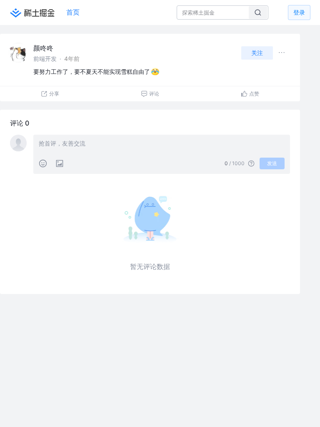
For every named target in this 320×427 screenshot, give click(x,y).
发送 (272, 163)
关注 (257, 52)
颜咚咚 (43, 48)
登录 (299, 12)
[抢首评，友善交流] (162, 144)
